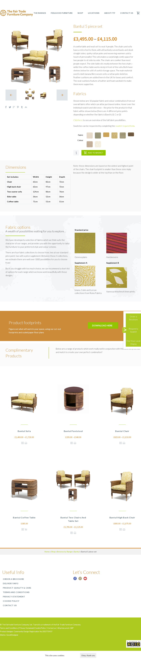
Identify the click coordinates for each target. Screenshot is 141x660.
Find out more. (71, 655)
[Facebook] (6, 107)
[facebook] (75, 579)
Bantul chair (122, 431)
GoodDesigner (12, 635)
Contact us (126, 13)
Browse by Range (64, 551)
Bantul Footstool (73, 431)
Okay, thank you (88, 655)
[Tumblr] (22, 107)
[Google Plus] (14, 107)
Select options (26, 443)
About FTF (109, 13)
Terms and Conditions (16, 592)
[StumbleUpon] (26, 107)
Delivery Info (10, 583)
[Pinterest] (18, 107)
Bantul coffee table (24, 517)
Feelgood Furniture (62, 13)
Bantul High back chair (122, 517)
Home (46, 551)
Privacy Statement (14, 596)
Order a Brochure (13, 579)
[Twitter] (10, 107)
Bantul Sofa (24, 431)
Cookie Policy (11, 601)
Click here (77, 120)
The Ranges (40, 13)
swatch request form (124, 126)
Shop (53, 551)
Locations (93, 13)
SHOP (80, 13)
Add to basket (95, 153)
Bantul (76, 551)
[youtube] (85, 579)
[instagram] (80, 579)
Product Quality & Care (17, 588)
